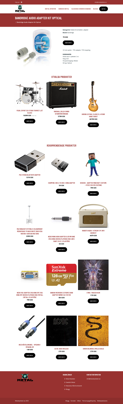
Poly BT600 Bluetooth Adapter (29, 175)
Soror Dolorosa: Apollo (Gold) (93, 349)
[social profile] (21, 2)
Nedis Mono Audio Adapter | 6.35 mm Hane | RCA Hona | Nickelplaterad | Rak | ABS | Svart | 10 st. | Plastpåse (61, 238)
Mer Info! (68, 43)
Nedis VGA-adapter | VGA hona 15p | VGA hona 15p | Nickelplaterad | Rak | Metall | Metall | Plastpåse (29, 295)
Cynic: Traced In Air (93, 293)
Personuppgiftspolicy (89, 401)
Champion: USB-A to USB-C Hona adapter (61, 183)
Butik (104, 9)
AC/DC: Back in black (61, 349)
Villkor (79, 401)
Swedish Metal (63, 9)
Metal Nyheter (50, 9)
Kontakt (73, 401)
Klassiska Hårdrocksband (81, 9)
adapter (85, 30)
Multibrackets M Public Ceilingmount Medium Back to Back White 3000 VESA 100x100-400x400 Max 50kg (30, 231)
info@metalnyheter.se (101, 2)
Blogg (95, 9)
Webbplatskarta (102, 401)
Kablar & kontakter (77, 30)
